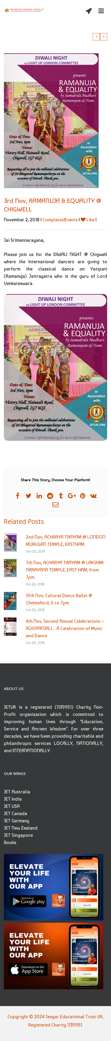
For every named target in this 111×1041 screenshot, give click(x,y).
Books (10, 842)
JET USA (12, 806)
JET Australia (17, 791)
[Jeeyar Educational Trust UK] (24, 9)
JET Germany (16, 820)
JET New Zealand (20, 828)
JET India (13, 799)
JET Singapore (18, 835)
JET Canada (15, 813)
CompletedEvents (60, 219)
